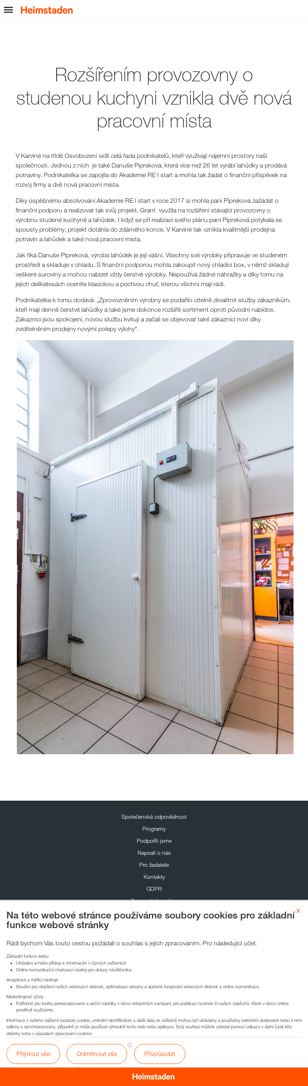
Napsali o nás (154, 852)
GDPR (154, 888)
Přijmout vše (33, 1054)
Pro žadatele (154, 864)
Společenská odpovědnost (154, 816)
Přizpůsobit (159, 1054)
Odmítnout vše (97, 1054)
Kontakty (154, 876)
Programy (154, 828)
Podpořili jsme (154, 840)
